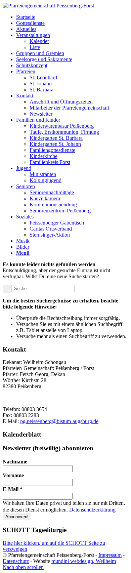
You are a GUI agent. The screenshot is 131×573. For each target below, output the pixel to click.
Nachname (15, 461)
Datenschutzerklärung (92, 510)
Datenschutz (16, 561)
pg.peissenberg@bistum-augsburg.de (59, 421)
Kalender (39, 41)
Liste (35, 47)
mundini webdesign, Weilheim (83, 561)
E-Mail (13, 489)
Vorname (13, 475)
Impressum (110, 555)
